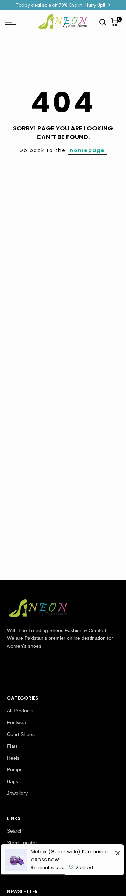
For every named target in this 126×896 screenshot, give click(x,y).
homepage (87, 150)
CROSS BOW (45, 860)
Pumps (14, 769)
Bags (12, 781)
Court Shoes (21, 734)
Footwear (17, 722)
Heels (13, 758)
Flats (12, 746)
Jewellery (17, 793)
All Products (20, 710)
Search (15, 831)
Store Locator (22, 842)
